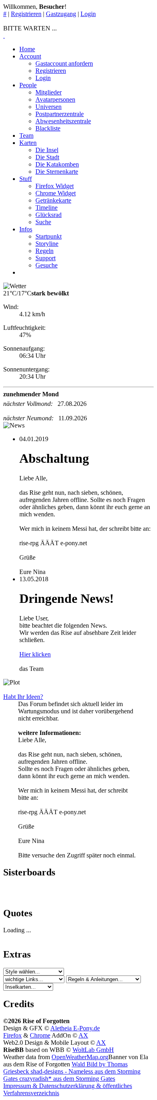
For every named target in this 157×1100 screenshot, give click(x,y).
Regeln (44, 250)
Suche (43, 222)
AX (83, 1035)
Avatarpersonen (55, 99)
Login (88, 13)
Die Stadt (47, 157)
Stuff (25, 178)
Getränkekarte (53, 200)
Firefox (12, 1035)
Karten (28, 142)
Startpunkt (48, 236)
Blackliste (47, 128)
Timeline (46, 207)
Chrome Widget (55, 193)
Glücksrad (48, 214)
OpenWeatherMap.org (80, 1057)
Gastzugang (61, 13)
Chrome (40, 1035)
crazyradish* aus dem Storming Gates (66, 1078)
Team (26, 135)
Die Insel (46, 150)
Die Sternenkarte (56, 171)
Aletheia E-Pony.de (75, 1028)
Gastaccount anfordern (64, 63)
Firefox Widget (54, 186)
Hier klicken (35, 654)
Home (27, 49)
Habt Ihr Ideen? (23, 696)
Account (30, 56)
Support (45, 258)
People (28, 85)
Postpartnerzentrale (59, 113)
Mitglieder (48, 92)
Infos (25, 229)
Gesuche (46, 265)
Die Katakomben (57, 164)
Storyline (46, 243)
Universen (48, 106)
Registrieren (26, 13)
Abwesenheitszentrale (63, 121)
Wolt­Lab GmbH (93, 1049)
